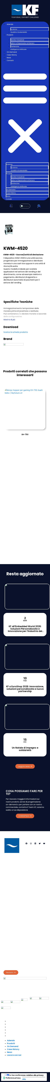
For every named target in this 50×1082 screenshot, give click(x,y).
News (9, 57)
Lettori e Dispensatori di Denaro (22, 43)
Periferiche (15, 46)
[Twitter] (39, 843)
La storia (14, 29)
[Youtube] (44, 843)
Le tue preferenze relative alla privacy (26, 1075)
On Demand (12, 52)
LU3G (34, 1063)
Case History (12, 55)
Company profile (10, 950)
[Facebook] (26, 843)
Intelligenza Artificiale (18, 49)
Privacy (6, 938)
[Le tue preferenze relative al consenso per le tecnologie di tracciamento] (12, 1078)
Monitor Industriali (17, 40)
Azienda (10, 24)
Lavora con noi (14, 1035)
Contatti (10, 60)
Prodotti (10, 35)
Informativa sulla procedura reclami (18, 965)
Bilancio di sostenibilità (12, 953)
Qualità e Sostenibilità (18, 32)
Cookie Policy (17, 938)
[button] (25, 112)
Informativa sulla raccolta (14, 1079)
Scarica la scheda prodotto (15, 332)
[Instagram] (31, 843)
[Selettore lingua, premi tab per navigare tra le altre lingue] (25, 206)
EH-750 (25, 434)
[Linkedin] (35, 843)
